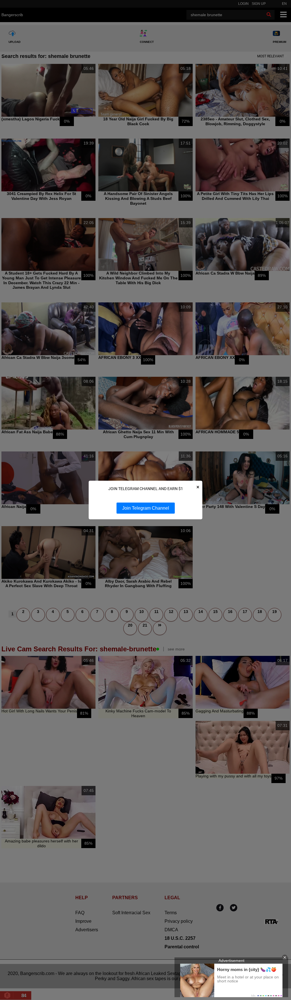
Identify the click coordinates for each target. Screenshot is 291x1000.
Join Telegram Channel (145, 508)
